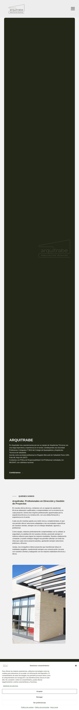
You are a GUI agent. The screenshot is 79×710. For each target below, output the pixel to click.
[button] (76, 666)
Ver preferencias (39, 703)
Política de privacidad (42, 707)
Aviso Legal (54, 707)
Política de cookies (27, 707)
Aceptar (40, 691)
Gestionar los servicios (10, 686)
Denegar (39, 697)
